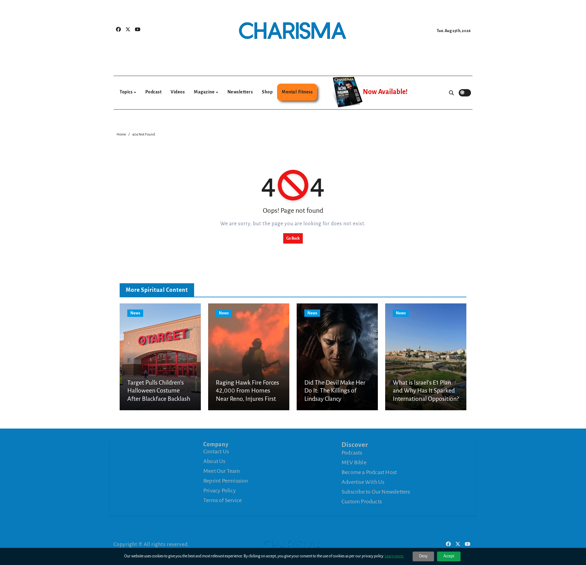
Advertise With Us (363, 482)
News (135, 313)
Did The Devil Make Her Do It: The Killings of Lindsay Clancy (334, 390)
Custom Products (362, 501)
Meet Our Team (221, 471)
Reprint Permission (225, 481)
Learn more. (394, 556)
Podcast (153, 91)
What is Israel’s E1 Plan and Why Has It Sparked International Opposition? (426, 390)
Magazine (204, 91)
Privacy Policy (219, 490)
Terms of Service (222, 500)
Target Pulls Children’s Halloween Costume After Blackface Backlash (158, 390)
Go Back (293, 238)
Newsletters (240, 91)
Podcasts (352, 453)
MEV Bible (354, 462)
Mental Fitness (297, 91)
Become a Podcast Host (369, 472)
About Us (214, 461)
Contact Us (216, 451)
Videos (178, 91)
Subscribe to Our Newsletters (376, 492)
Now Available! (385, 92)
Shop (267, 91)
